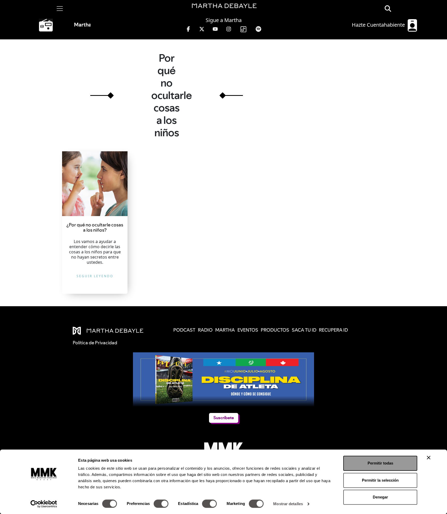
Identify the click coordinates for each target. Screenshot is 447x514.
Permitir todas (380, 463)
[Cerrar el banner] (428, 457)
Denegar (380, 497)
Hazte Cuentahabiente (379, 24)
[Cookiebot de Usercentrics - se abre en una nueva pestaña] (43, 504)
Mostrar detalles (288, 504)
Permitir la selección (380, 480)
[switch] (161, 503)
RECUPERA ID (333, 330)
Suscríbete (223, 417)
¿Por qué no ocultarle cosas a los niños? (94, 227)
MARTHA (225, 330)
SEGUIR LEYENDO (95, 276)
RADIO (205, 330)
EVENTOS (247, 330)
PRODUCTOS (275, 330)
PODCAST (184, 330)
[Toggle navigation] (60, 8)
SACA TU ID (304, 330)
